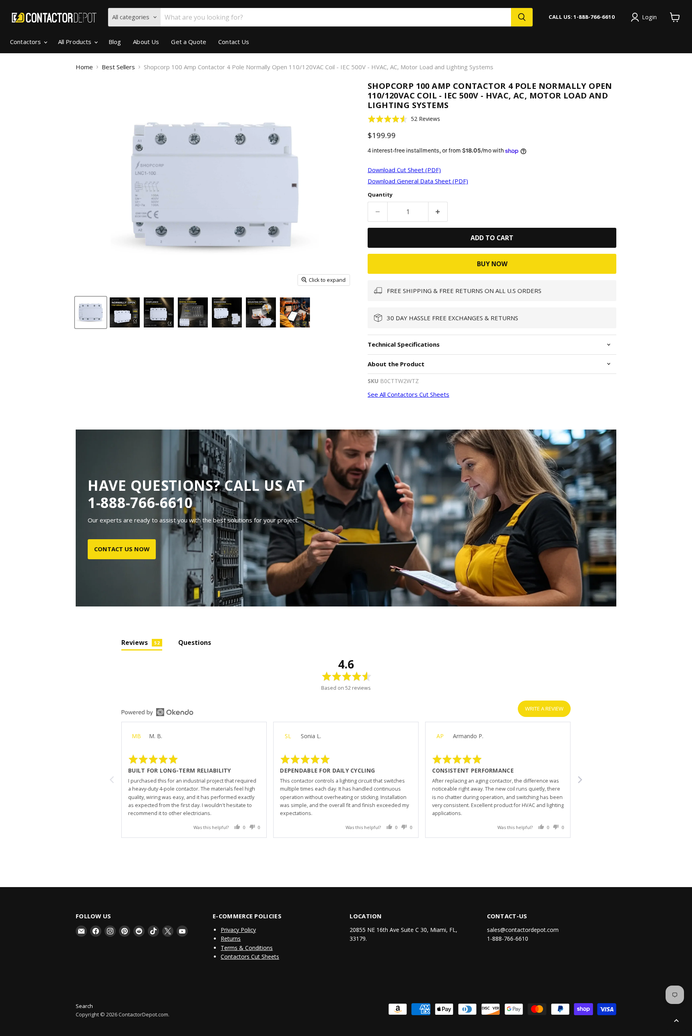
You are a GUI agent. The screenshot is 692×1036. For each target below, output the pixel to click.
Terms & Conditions (247, 948)
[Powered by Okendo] (157, 712)
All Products (75, 42)
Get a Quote (188, 42)
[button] (404, 118)
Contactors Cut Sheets (250, 956)
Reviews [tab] (140, 642)
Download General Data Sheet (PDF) (418, 181)
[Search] (522, 17)
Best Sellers (118, 67)
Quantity (380, 195)
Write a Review (544, 708)
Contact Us (233, 42)
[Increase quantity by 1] (438, 212)
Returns (231, 938)
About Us (146, 42)
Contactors (26, 42)
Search (84, 1006)
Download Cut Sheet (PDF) (404, 170)
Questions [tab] (194, 642)
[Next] (579, 780)
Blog (115, 42)
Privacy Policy (238, 930)
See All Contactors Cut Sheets (408, 394)
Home (84, 67)
